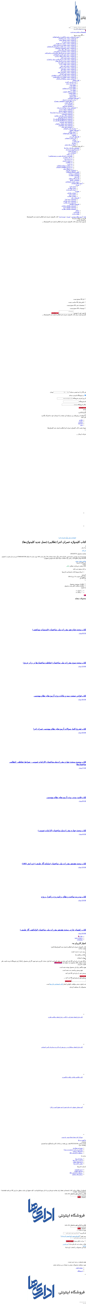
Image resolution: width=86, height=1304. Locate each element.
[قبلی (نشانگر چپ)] (85, 1303)
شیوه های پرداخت (78, 1151)
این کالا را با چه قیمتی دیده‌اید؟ (77, 392)
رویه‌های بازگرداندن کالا (76, 1153)
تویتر (81, 425)
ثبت (85, 595)
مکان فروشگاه (82, 404)
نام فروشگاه (82, 401)
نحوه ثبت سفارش (78, 1148)
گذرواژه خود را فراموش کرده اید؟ (70, 1236)
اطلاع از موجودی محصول (77, 584)
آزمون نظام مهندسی (77, 217)
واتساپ (80, 422)
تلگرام (81, 420)
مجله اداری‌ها (79, 1159)
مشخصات (80, 939)
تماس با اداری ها (78, 1163)
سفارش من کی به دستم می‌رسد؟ (73, 1149)
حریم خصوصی (78, 1169)
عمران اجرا (62, 217)
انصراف (83, 1197)
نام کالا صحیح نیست (78, 299)
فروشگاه (80, 1271)
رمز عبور (83, 1236)
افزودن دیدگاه (58, 962)
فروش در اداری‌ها (78, 1160)
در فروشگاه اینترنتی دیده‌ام (76, 395)
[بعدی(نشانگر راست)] (83, 1303)
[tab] (41, 936)
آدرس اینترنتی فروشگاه (79, 398)
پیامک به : (78, 592)
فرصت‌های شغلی (78, 1162)
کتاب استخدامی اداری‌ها (56, 984)
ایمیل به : (78, 590)
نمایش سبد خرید (75, 32)
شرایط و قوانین (78, 1171)
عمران (68, 217)
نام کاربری (82, 1233)
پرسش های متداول (77, 1174)
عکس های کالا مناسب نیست (76, 302)
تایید (79, 1197)
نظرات (80, 936)
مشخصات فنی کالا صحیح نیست (75, 305)
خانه (85, 217)
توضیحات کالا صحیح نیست (77, 308)
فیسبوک (80, 423)
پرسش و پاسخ (79, 938)
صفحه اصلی (79, 1268)
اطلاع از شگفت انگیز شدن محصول (74, 586)
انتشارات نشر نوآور (70, 537)
